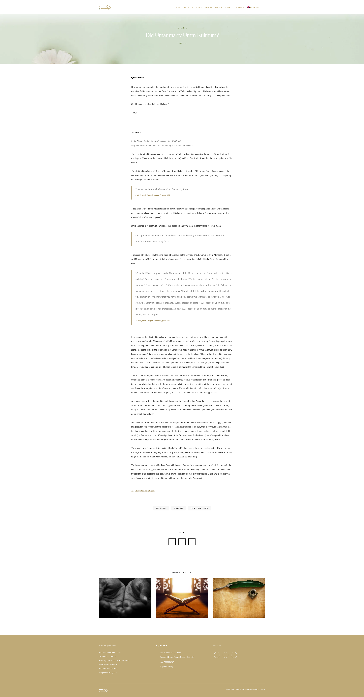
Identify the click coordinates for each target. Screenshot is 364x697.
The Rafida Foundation (108, 669)
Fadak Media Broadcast (108, 665)
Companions (161, 508)
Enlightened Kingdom (108, 672)
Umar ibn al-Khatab (199, 508)
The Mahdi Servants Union (110, 653)
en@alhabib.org (166, 666)
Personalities (182, 28)
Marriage (178, 508)
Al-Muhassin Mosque (107, 657)
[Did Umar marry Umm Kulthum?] (172, 541)
